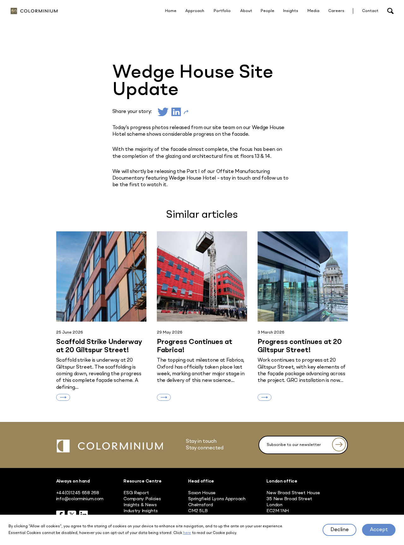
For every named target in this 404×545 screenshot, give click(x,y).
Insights (290, 11)
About (246, 11)
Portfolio (222, 11)
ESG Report (136, 493)
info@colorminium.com (80, 499)
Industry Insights (140, 511)
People (267, 11)
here (187, 533)
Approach (194, 11)
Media (313, 11)
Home (170, 11)
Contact (370, 11)
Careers (336, 11)
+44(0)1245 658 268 (77, 493)
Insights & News (140, 505)
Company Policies (142, 499)
